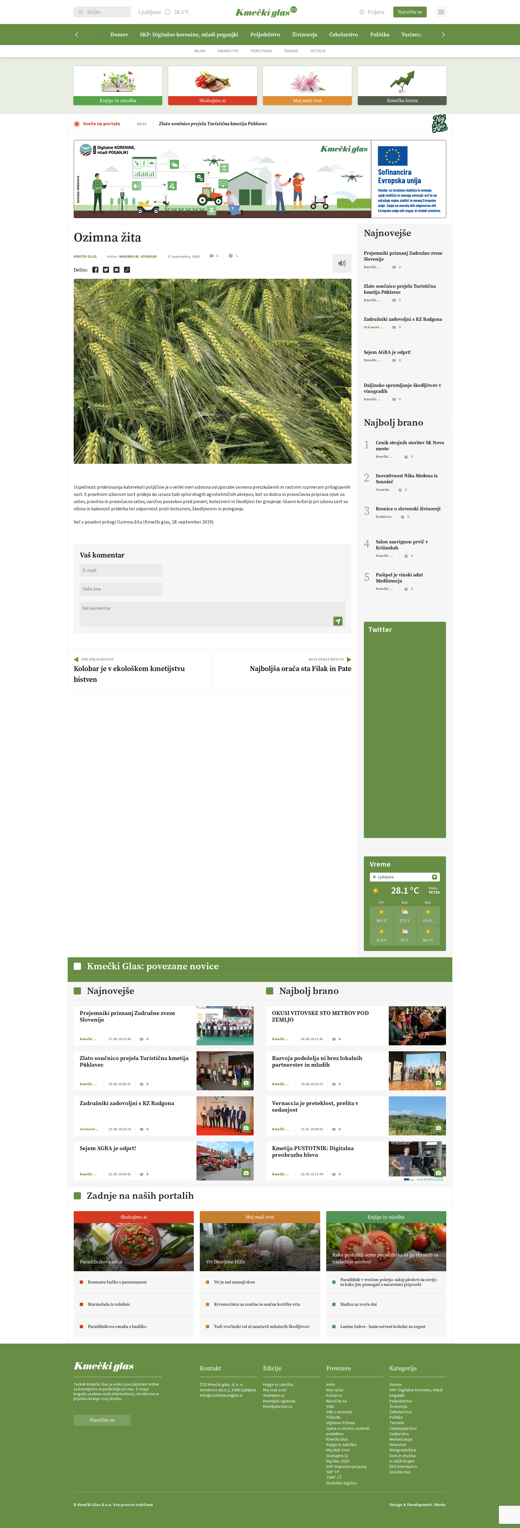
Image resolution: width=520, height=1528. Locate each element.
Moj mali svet (274, 1390)
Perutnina (261, 51)
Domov (119, 34)
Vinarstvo (228, 51)
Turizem (411, 34)
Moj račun (334, 1390)
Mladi (200, 51)
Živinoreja (304, 34)
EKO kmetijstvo (403, 1467)
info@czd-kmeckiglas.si (221, 1396)
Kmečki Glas (85, 256)
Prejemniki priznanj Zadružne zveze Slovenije (403, 256)
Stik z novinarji (339, 1412)
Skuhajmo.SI (337, 1456)
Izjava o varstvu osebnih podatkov (348, 1431)
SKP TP (332, 1472)
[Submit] (337, 621)
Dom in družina (402, 1456)
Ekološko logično (341, 1483)
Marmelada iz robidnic (183, 123)
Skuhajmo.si (273, 1396)
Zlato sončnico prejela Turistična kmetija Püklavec (400, 289)
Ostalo (318, 51)
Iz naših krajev (402, 1461)
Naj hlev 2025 (337, 1461)
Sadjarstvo (399, 1434)
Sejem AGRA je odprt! (387, 352)
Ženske (291, 51)
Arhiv (330, 1385)
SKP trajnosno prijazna (346, 1467)
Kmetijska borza (277, 1407)
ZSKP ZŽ (334, 1478)
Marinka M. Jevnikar (138, 256)
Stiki (330, 1407)
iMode (439, 1505)
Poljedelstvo (265, 34)
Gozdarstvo (400, 1472)
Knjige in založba (278, 1385)
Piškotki (333, 1417)
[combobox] (405, 877)
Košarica (334, 1396)
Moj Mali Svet (338, 1450)
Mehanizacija (400, 1439)
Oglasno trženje (340, 1423)
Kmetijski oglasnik (279, 1401)
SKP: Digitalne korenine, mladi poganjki (189, 34)
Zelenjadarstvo (403, 1429)
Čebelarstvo (343, 34)
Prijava (375, 12)
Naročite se (410, 12)
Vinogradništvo (402, 1450)
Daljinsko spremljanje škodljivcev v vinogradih (402, 388)
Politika (379, 34)
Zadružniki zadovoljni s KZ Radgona (403, 319)
